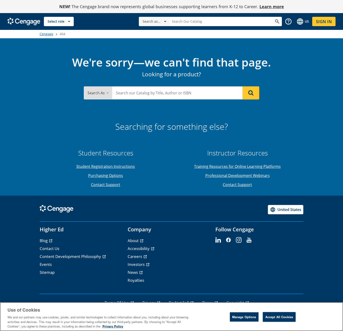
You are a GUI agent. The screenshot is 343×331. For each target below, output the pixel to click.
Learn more (271, 6)
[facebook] (228, 240)
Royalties (136, 280)
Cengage (46, 34)
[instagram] (239, 240)
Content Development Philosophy (71, 256)
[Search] (250, 92)
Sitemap (47, 272)
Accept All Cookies (279, 317)
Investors (137, 264)
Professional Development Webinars (237, 175)
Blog (44, 240)
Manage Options (244, 317)
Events (46, 264)
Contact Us (49, 248)
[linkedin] (218, 240)
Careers (135, 256)
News (133, 272)
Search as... (152, 21)
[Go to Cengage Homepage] (23, 21)
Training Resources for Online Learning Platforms (237, 166)
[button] (288, 21)
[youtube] (249, 240)
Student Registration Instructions (105, 166)
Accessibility (139, 248)
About (134, 240)
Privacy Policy (112, 326)
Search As (96, 92)
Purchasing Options (105, 175)
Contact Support (105, 184)
